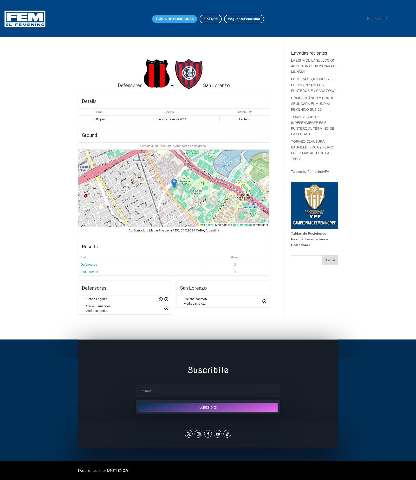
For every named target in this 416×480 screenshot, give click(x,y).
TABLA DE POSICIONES (175, 19)
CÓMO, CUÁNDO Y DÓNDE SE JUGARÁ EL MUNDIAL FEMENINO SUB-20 (312, 104)
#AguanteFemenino (244, 19)
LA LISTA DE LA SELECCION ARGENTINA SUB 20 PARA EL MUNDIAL (314, 66)
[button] (174, 183)
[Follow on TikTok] (227, 434)
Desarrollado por (103, 470)
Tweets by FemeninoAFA (310, 171)
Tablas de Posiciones (308, 233)
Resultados (300, 239)
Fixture (319, 239)
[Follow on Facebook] (208, 434)
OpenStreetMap (241, 225)
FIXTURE (210, 19)
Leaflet (208, 225)
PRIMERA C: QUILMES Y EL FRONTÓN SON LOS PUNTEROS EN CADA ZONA (313, 85)
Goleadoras (300, 245)
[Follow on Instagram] (198, 434)
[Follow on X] (189, 434)
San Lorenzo (89, 272)
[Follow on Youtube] (217, 434)
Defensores (89, 264)
